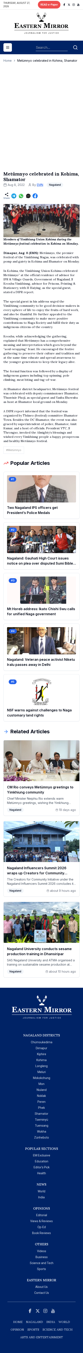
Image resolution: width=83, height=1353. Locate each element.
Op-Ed (41, 1227)
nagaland (34, 1322)
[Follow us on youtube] (78, 4)
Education (41, 1161)
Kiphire (41, 1054)
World (41, 1191)
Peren (41, 1101)
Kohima (41, 1060)
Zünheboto (41, 1137)
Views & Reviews (41, 1221)
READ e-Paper (49, 4)
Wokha (41, 1131)
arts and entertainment (41, 1337)
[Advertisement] (41, 121)
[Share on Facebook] (35, 195)
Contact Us (41, 1292)
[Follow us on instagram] (73, 4)
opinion (17, 1330)
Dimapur (41, 1048)
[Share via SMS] (28, 195)
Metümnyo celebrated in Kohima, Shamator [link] (47, 60)
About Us (41, 1287)
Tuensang (41, 1125)
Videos (41, 1251)
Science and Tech (41, 1263)
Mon (41, 1084)
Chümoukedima (41, 1042)
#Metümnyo (13, 450)
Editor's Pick (42, 1167)
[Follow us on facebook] (64, 4)
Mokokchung (41, 1078)
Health (41, 1173)
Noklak (41, 1096)
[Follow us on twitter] (69, 4)
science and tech (58, 1330)
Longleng (41, 1066)
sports (33, 1330)
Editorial (41, 1215)
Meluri (41, 1072)
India (41, 1197)
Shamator (41, 1113)
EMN (40, 185)
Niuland (42, 1090)
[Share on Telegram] (13, 195)
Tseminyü (41, 1119)
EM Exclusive (41, 1155)
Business (42, 1257)
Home (7, 60)
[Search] (75, 47)
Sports (41, 1269)
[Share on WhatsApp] (21, 196)
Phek (41, 1107)
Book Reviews (41, 1233)
